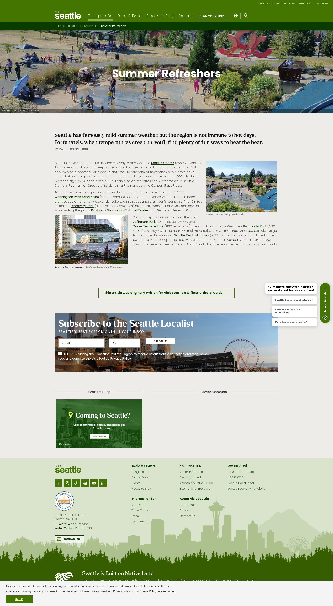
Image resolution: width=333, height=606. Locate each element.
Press (292, 4)
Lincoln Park (257, 226)
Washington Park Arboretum (77, 197)
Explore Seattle (143, 465)
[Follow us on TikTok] (76, 483)
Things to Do (100, 16)
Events (135, 483)
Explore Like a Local (241, 483)
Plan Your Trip (211, 16)
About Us (322, 4)
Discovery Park (82, 206)
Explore (185, 16)
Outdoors (86, 26)
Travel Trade (279, 4)
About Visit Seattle (194, 498)
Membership (306, 4)
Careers (185, 510)
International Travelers (195, 489)
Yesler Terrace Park (148, 226)
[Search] (246, 16)
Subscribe (160, 341)
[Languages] (236, 16)
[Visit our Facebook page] (58, 483)
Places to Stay (160, 16)
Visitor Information (192, 472)
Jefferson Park (144, 221)
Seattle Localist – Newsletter (247, 489)
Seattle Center (162, 163)
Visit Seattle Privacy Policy (111, 358)
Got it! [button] (19, 599)
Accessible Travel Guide (196, 483)
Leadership (187, 505)
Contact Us (72, 539)
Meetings (263, 4)
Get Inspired (237, 465)
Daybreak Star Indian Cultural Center (119, 210)
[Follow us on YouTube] (94, 483)
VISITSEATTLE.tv (237, 477)
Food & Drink (129, 16)
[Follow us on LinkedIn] (103, 483)
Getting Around (190, 477)
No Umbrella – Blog (241, 472)
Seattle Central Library (191, 235)
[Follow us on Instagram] (67, 483)
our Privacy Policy (119, 591)
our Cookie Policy (145, 591)
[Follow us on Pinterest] (85, 483)
